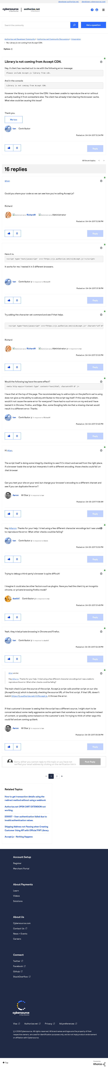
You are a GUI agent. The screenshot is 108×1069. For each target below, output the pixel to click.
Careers (17, 938)
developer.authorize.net (68, 1)
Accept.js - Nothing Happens (19, 836)
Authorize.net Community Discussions (53, 39)
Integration (76, 39)
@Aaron (13, 528)
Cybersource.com (22, 923)
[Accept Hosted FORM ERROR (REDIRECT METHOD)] (103, 160)
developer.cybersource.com (93, 1)
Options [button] (7, 49)
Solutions (18, 901)
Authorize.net (31, 1023)
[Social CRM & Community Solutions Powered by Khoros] (99, 1063)
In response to (41, 282)
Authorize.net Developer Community (20, 39)
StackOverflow (20, 976)
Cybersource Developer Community (10, 9)
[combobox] (40, 25)
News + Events (20, 933)
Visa (15, 1023)
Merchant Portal (21, 868)
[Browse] (102, 10)
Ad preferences (66, 1023)
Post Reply (90, 761)
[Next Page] (62, 776)
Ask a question (93, 25)
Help (93, 9)
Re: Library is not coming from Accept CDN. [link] (24, 43)
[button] (9, 148)
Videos (16, 895)
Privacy (48, 1023)
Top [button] (6, 1062)
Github (16, 971)
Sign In (97, 9)
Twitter (16, 961)
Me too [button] (13, 119)
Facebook (18, 966)
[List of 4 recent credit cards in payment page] (99, 160)
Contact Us (18, 928)
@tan (7, 181)
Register (17, 863)
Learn (16, 890)
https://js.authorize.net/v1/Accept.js (29, 696)
